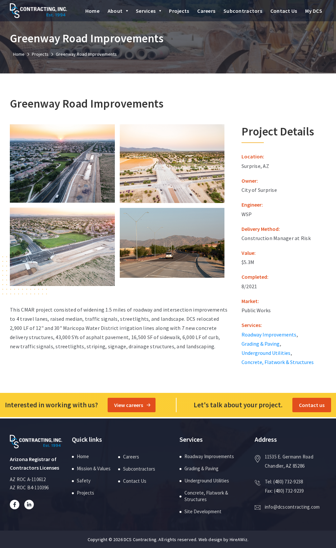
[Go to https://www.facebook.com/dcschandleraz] (17, 504)
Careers (206, 11)
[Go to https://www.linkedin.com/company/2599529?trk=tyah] (31, 504)
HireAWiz (239, 539)
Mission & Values (94, 468)
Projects (179, 11)
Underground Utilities (266, 353)
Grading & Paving (261, 343)
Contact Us (283, 11)
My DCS (313, 11)
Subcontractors (242, 11)
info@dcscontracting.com (292, 507)
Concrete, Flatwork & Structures (278, 362)
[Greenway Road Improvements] (62, 163)
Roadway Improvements (269, 334)
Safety (84, 480)
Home (92, 11)
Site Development (202, 511)
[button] (127, 11)
